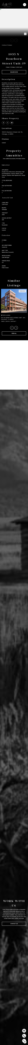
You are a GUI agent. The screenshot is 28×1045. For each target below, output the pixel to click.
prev (12, 40)
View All (14, 333)
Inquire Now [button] (14, 72)
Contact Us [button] (14, 923)
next (16, 40)
